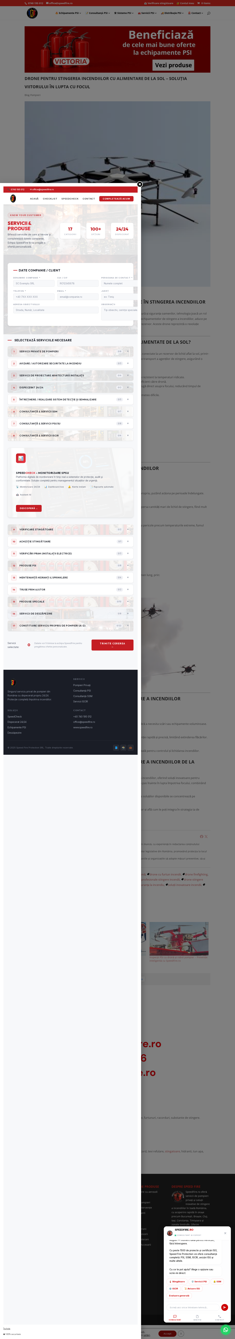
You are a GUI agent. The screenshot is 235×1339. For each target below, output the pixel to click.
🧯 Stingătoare (177, 1281)
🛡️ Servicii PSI (199, 1281)
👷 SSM (217, 1281)
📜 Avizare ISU (192, 1288)
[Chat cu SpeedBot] (226, 1329)
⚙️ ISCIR (173, 1288)
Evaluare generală (179, 1295)
